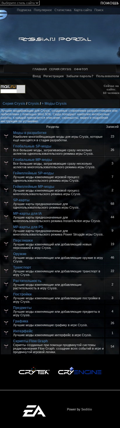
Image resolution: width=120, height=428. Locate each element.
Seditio (86, 409)
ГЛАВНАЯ (40, 69)
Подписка (24, 10)
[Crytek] (34, 368)
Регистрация (53, 76)
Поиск (98, 10)
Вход (37, 76)
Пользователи (107, 76)
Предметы (22, 308)
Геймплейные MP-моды (33, 187)
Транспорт (22, 267)
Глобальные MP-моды (32, 160)
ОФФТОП (81, 69)
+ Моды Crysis (54, 104)
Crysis (33, 104)
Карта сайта (83, 10)
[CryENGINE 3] (80, 368)
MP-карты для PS (28, 227)
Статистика (62, 10)
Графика (20, 321)
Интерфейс (23, 331)
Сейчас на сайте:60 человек (111, 89)
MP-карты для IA (27, 214)
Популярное (43, 10)
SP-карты (21, 200)
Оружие (20, 254)
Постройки (22, 294)
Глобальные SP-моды (32, 146)
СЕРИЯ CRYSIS (60, 69)
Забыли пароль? (79, 76)
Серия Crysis (14, 104)
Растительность (27, 281)
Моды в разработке (30, 133)
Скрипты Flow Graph (30, 341)
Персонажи (23, 240)
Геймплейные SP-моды (33, 173)
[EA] (34, 407)
